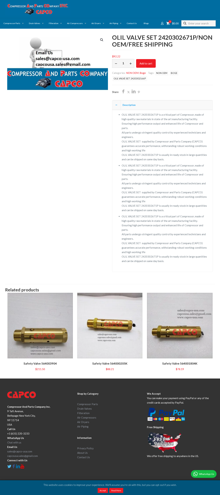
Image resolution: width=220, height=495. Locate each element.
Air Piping (83, 426)
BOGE (174, 73)
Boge (143, 72)
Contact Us (83, 457)
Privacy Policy (85, 448)
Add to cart (146, 63)
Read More (116, 490)
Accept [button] (103, 490)
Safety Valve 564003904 (40, 363)
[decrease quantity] (116, 63)
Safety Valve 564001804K (179, 363)
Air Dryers (83, 422)
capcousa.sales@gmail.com (22, 455)
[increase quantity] (131, 63)
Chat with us (14, 442)
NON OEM (132, 72)
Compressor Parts (87, 404)
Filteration (83, 413)
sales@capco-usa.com (19, 451)
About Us (82, 452)
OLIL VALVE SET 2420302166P (130, 78)
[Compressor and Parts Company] (37, 9)
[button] (101, 39)
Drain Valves (84, 408)
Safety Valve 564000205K (109, 363)
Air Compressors (86, 417)
